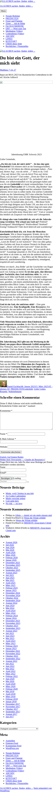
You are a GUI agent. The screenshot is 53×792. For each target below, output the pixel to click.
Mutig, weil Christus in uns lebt (20, 493)
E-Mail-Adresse (8, 439)
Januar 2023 (11, 648)
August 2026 (11, 542)
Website (3, 447)
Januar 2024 (11, 618)
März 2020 (10, 686)
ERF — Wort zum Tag (16, 28)
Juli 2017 (10, 717)
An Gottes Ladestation (16, 496)
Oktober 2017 (12, 709)
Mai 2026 (10, 550)
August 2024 (11, 603)
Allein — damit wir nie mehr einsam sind (33, 515)
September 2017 (13, 711)
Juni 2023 (10, 636)
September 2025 (13, 570)
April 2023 (10, 641)
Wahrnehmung (14, 391)
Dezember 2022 (13, 651)
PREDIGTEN (12, 18)
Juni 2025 (10, 578)
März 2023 (10, 643)
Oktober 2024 (12, 598)
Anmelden (10, 741)
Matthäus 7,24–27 (8, 70)
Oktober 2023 (12, 626)
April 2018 (10, 694)
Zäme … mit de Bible (15, 23)
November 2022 (13, 653)
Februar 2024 (12, 615)
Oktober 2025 (12, 567)
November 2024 (13, 595)
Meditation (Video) (14, 31)
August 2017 (11, 714)
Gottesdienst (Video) (15, 33)
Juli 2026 (10, 545)
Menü (3, 11)
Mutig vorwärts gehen (15, 498)
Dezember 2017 (13, 704)
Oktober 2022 (12, 656)
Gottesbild (28, 389)
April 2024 (10, 610)
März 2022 (10, 674)
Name (3, 434)
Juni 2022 (10, 666)
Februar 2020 (12, 689)
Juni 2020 (10, 679)
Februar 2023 (12, 646)
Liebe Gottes (39, 389)
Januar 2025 (11, 590)
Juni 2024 (10, 605)
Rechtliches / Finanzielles (17, 46)
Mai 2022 (10, 669)
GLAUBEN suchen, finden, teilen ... (16, 6)
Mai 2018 (10, 691)
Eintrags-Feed (12, 743)
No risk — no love (14, 503)
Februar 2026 (12, 557)
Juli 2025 (10, 575)
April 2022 (10, 671)
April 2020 (10, 684)
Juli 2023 (10, 633)
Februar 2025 (12, 588)
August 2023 (11, 631)
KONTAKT (11, 41)
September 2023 (13, 628)
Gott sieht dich (12, 501)
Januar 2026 (11, 560)
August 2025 (11, 573)
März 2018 (10, 696)
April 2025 (10, 583)
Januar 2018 (11, 701)
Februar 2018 (12, 699)
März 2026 (10, 555)
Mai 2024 (10, 608)
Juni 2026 (10, 547)
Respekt (3, 391)
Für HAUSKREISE (15, 26)
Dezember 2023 (13, 621)
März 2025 (10, 585)
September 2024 (13, 600)
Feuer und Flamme (14, 21)
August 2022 (11, 661)
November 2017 (13, 706)
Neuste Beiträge (13, 16)
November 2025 (13, 565)
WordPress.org (12, 748)
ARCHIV (10, 36)
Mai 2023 (10, 638)
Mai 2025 (10, 580)
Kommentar (6, 411)
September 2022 (13, 658)
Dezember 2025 (13, 562)
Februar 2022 (12, 676)
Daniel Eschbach (14, 386)
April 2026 (10, 552)
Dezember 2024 (13, 593)
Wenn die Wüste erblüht (35, 518)
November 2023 (13, 623)
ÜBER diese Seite (14, 44)
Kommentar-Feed (13, 746)
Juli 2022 (10, 663)
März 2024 (10, 613)
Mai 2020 (10, 681)
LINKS (9, 38)
